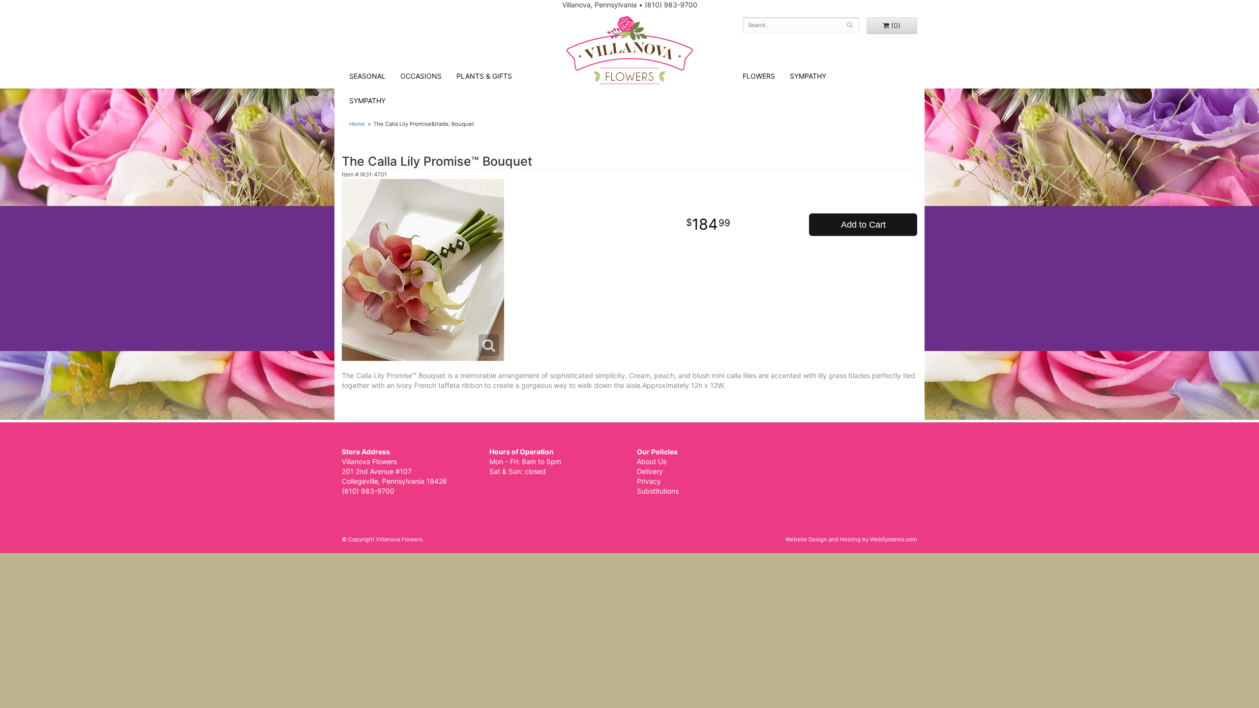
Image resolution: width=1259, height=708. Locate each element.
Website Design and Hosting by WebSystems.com (851, 539)
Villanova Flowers (630, 50)
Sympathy (367, 100)
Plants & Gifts (484, 76)
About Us (651, 461)
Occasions (421, 76)
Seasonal (367, 76)
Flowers (759, 76)
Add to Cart (863, 225)
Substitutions (658, 491)
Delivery (650, 471)
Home (357, 123)
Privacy (649, 481)
